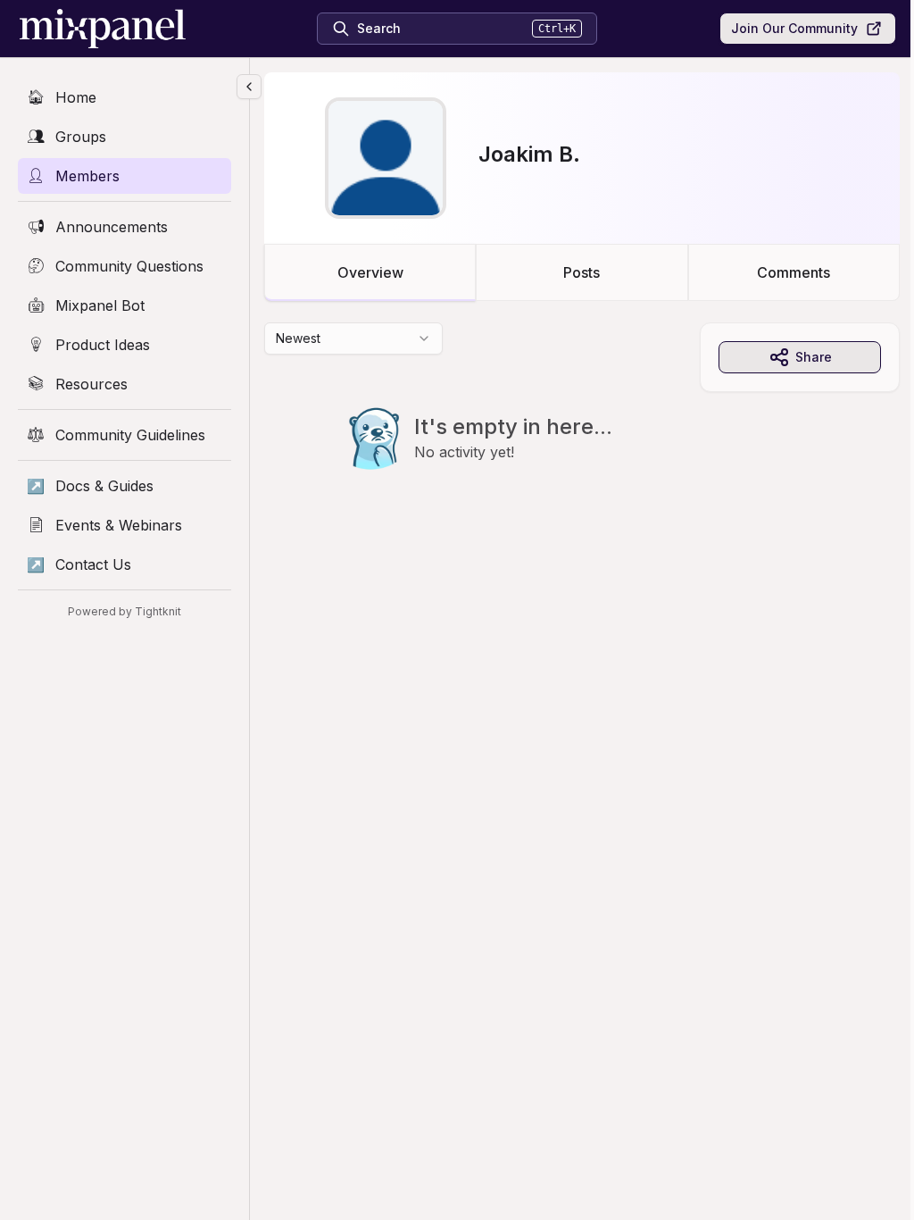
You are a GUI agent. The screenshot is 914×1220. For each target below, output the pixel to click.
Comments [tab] (793, 272)
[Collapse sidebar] (249, 86)
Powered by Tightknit (124, 611)
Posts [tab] (581, 272)
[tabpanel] (582, 432)
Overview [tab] (370, 272)
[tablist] (582, 272)
